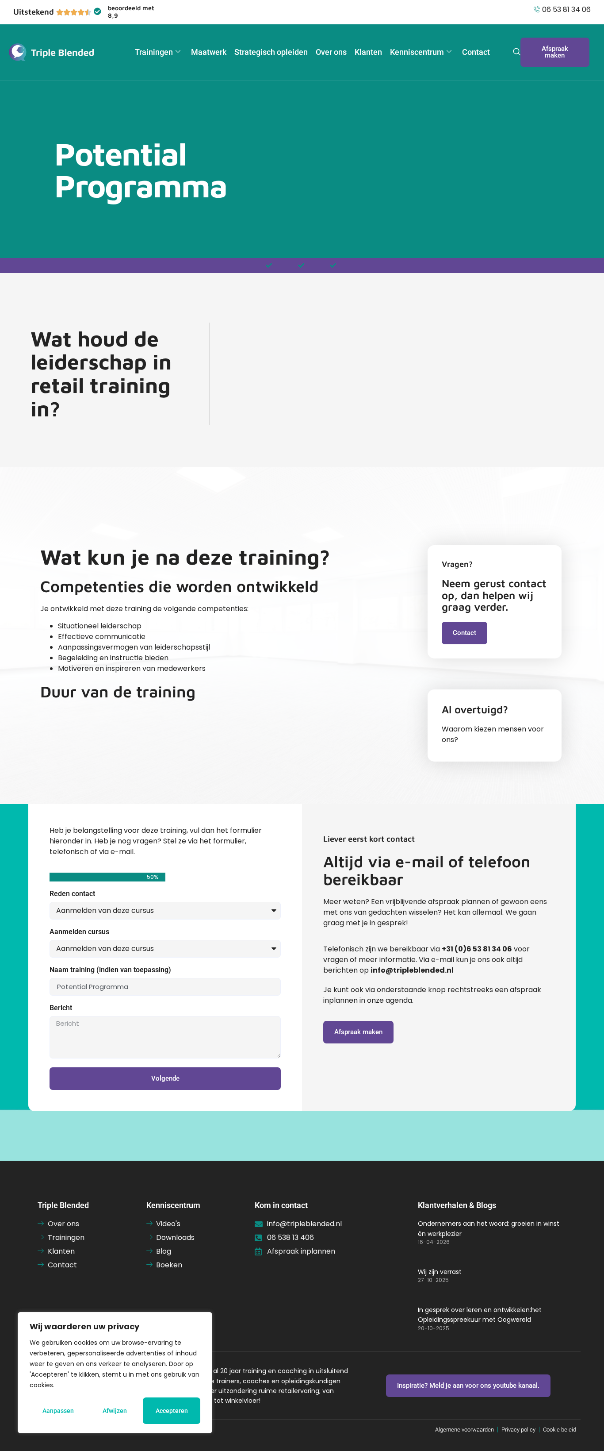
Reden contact (72, 894)
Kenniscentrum (417, 52)
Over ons (331, 52)
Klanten (368, 52)
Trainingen (154, 52)
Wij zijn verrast (440, 1271)
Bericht (61, 1008)
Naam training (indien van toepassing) (110, 970)
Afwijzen (115, 1410)
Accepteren (172, 1410)
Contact (476, 52)
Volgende (165, 1078)
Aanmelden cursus (79, 932)
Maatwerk (208, 52)
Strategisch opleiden (271, 52)
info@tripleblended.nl (412, 970)
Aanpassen (58, 1410)
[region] (115, 1372)
